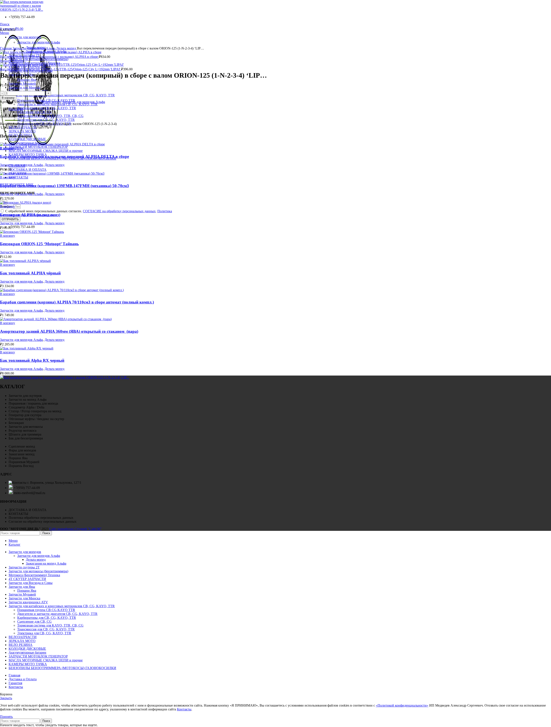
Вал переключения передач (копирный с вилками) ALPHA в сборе (49, 57)
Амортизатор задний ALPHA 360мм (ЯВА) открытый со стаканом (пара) (69, 331)
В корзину (8, 97)
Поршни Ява (26, 80)
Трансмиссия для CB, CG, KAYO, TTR (46, 120)
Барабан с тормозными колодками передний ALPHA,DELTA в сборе (64, 156)
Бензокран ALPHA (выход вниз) (30, 215)
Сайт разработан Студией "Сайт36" (75, 529)
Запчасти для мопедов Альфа (34, 48)
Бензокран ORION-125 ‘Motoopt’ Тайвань (39, 244)
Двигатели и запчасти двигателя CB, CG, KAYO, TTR (57, 104)
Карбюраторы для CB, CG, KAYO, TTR (46, 108)
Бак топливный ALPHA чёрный (30, 273)
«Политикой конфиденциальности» (402, 705)
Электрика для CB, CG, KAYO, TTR (44, 633)
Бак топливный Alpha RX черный (32, 360)
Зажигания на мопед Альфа (46, 563)
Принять (6, 716)
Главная (6, 48)
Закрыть (6, 698)
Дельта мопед (66, 48)
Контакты (184, 709)
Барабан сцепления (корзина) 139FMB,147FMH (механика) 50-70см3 (64, 185)
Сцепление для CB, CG (34, 112)
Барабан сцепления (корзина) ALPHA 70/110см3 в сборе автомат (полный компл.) (77, 302)
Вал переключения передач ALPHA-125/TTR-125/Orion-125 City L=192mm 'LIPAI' (60, 69)
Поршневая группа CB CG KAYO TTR (46, 610)
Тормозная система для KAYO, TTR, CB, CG (50, 116)
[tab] (280, 109)
